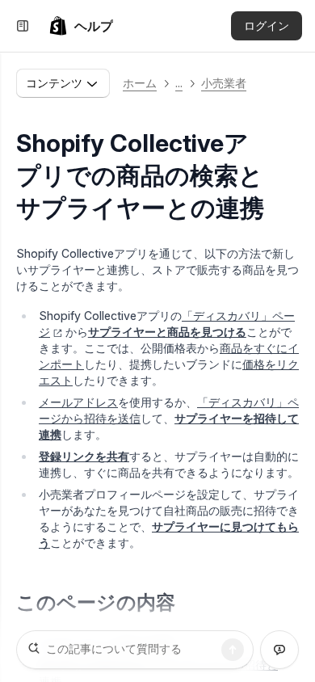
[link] (80, 26)
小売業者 (223, 83)
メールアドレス (78, 402)
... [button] (179, 83)
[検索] (232, 649)
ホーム (140, 83)
